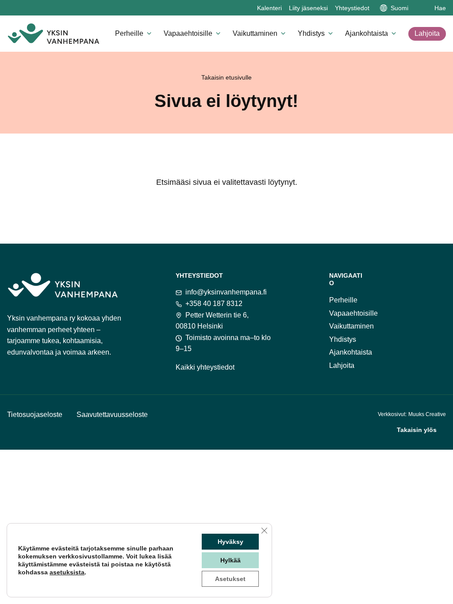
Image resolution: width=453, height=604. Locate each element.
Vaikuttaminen (255, 33)
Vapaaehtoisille (188, 33)
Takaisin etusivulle (226, 77)
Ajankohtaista (366, 33)
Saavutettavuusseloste (112, 414)
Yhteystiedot (352, 7)
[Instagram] (394, 278)
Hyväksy (230, 541)
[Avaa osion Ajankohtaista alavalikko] (394, 33)
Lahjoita (427, 33)
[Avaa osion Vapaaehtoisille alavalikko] (218, 33)
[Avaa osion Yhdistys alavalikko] (330, 33)
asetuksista (67, 572)
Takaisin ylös (417, 429)
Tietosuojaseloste (34, 414)
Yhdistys (311, 33)
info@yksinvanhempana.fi (226, 292)
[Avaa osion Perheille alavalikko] (149, 33)
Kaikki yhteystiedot (205, 367)
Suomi (399, 7)
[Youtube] (417, 278)
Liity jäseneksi (308, 7)
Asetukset (230, 578)
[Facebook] (371, 278)
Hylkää (230, 560)
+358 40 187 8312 (213, 303)
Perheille (129, 33)
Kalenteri (269, 7)
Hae (440, 7)
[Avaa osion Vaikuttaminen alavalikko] (283, 33)
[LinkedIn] (440, 278)
